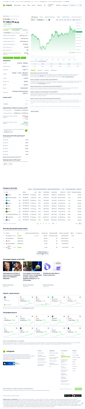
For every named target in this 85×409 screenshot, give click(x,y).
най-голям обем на (42, 83)
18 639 (7, 1)
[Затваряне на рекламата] (16, 297)
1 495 (13, 1)
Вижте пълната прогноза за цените (11, 156)
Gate (63, 76)
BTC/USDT (25, 194)
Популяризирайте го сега (27, 307)
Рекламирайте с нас (8, 131)
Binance (41, 75)
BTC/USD (25, 197)
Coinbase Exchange (69, 76)
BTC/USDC (25, 203)
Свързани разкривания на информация (10, 189)
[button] (19, 63)
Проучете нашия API (42, 61)
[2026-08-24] (77, 20)
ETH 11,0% (60, 1)
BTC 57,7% (55, 1)
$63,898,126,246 (52, 235)
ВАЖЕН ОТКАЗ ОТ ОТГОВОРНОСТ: (10, 399)
